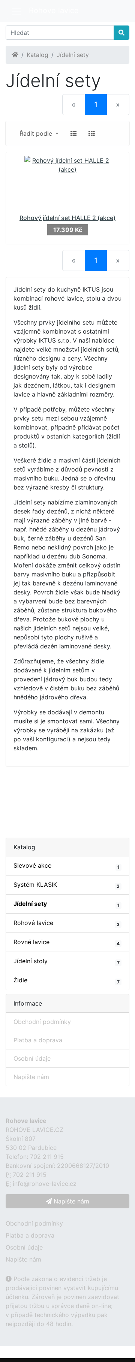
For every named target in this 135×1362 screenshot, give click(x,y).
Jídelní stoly (67, 961)
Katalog (37, 54)
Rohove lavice (54, 10)
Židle (67, 980)
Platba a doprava (38, 1040)
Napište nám (31, 1077)
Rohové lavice (67, 923)
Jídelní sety (73, 54)
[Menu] (16, 11)
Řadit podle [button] (37, 133)
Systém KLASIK (67, 885)
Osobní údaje (32, 1058)
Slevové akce (67, 866)
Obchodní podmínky (42, 1021)
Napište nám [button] (70, 1201)
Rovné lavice (67, 942)
